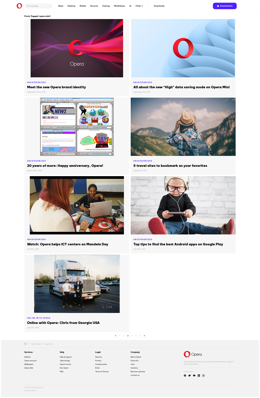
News (60, 6)
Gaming (106, 6)
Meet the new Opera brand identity (56, 87)
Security (94, 6)
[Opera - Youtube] (194, 375)
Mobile (83, 6)
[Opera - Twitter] (189, 375)
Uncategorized (36, 82)
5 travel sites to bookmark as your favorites (170, 166)
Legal (98, 352)
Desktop (71, 6)
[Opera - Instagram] (203, 375)
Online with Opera (39, 318)
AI (130, 6)
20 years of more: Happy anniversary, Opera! (65, 166)
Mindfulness (119, 6)
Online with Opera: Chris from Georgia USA (63, 323)
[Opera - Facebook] (185, 375)
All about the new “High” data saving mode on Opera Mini (181, 87)
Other (138, 6)
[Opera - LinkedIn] (198, 375)
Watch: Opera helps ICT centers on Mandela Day (67, 244)
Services (28, 352)
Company (135, 352)
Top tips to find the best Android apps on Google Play (178, 244)
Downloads (159, 6)
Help (62, 352)
